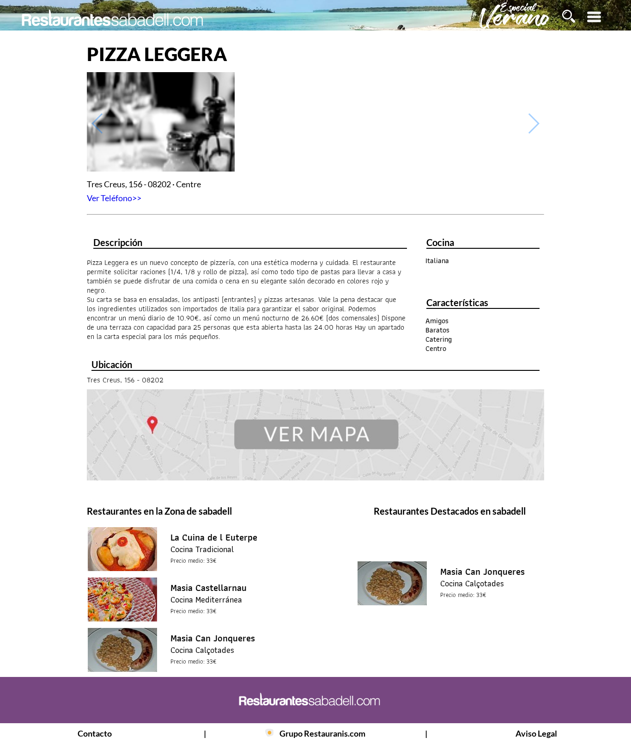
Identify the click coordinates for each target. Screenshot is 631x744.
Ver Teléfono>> (114, 198)
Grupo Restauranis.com (322, 733)
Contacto (95, 733)
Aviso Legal (536, 733)
